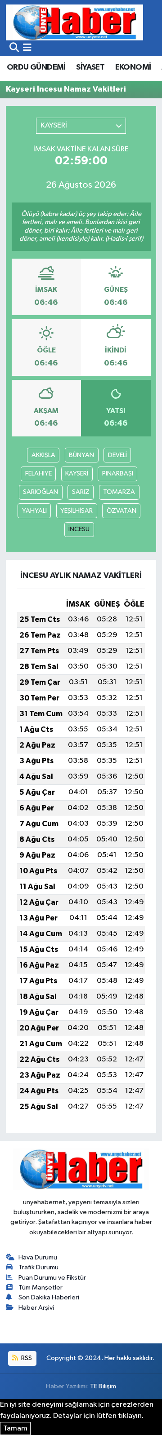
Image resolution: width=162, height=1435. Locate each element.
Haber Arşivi (36, 1307)
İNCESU (79, 529)
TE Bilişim (103, 1386)
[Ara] (14, 48)
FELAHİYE (38, 473)
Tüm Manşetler (40, 1287)
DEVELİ (117, 455)
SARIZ (81, 492)
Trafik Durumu (38, 1267)
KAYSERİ (76, 473)
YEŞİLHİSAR (76, 510)
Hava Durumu (37, 1257)
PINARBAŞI (117, 473)
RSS (26, 1358)
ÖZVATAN (121, 510)
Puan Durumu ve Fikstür (52, 1277)
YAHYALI (34, 510)
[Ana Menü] (27, 48)
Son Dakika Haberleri (48, 1297)
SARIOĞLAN (40, 492)
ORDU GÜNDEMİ (36, 67)
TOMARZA (119, 492)
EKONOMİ (133, 67)
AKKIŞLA (43, 455)
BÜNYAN (81, 455)
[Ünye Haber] (74, 22)
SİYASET (90, 67)
